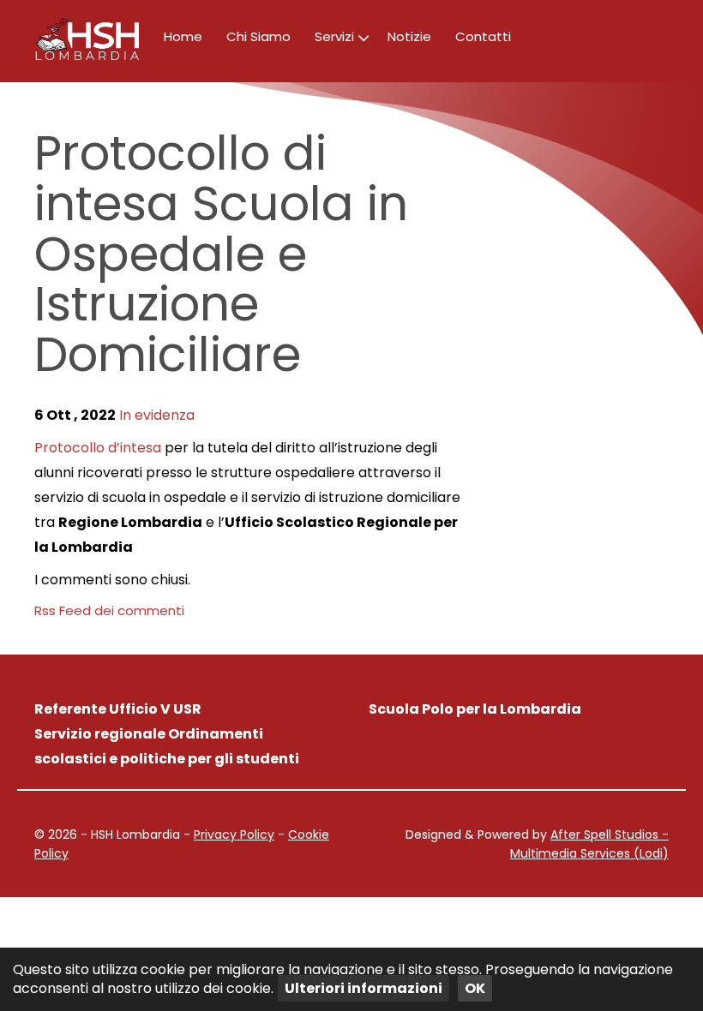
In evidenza (157, 415)
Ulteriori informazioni (363, 988)
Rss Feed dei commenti (109, 610)
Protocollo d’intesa (97, 448)
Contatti (483, 36)
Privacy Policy (234, 834)
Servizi (334, 36)
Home (183, 36)
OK (475, 988)
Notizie (409, 36)
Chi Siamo (258, 36)
